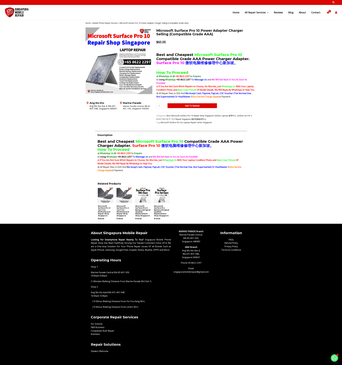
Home (88, 23)
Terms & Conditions (231, 249)
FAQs (231, 239)
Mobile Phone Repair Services (105, 23)
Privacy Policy (231, 246)
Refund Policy (231, 242)
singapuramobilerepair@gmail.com (191, 271)
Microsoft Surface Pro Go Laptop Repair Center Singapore (186, 122)
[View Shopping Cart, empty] (328, 12)
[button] (333, 2)
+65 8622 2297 (182, 76)
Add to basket (192, 105)
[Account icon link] (336, 12)
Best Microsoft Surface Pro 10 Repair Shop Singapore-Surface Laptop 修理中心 (201, 115)
